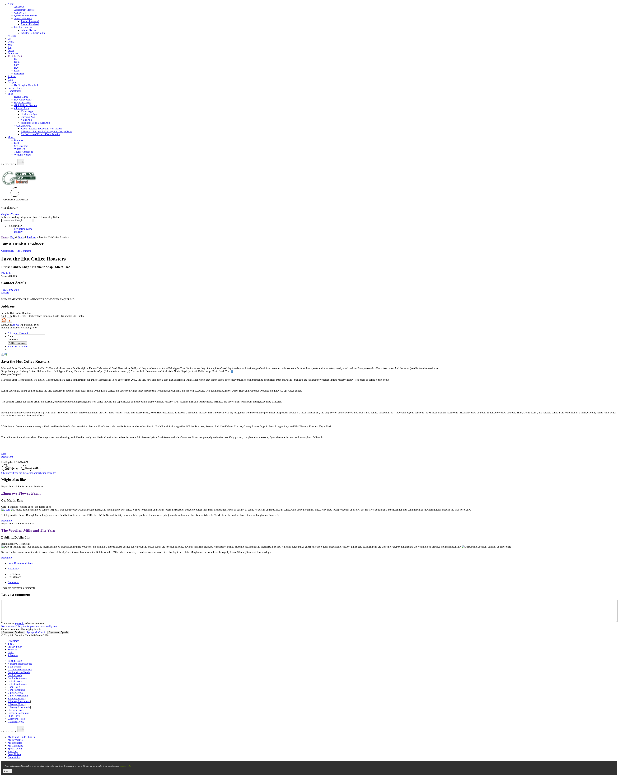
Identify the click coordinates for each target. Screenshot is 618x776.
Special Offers (15, 88)
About (11, 4)
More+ (11, 137)
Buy (10, 47)
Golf (16, 143)
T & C (11, 643)
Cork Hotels (14, 687)
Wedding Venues (22, 154)
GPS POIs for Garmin (25, 105)
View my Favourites (18, 346)
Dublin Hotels (15, 675)
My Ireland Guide (23, 228)
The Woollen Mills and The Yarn (28, 530)
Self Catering (21, 146)
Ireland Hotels (15, 660)
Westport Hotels (16, 721)
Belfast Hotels (15, 681)
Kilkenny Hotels (16, 704)
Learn (11, 50)
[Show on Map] (4, 321)
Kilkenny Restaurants (19, 707)
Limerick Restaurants (18, 713)
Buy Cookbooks (22, 102)
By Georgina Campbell (26, 85)
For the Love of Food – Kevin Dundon (40, 134)
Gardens (18, 140)
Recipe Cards (21, 96)
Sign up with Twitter (36, 632)
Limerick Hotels (16, 710)
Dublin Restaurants (17, 678)
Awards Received (30, 24)
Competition (14, 757)
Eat (9, 38)
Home (4, 237)
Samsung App (28, 117)
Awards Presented (30, 21)
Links (11, 652)
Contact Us (20, 12)
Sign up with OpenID (58, 632)
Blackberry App (29, 114)
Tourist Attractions (23, 151)
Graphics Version (10, 214)
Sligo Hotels (14, 715)
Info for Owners (23, 27)
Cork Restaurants (16, 689)
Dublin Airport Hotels (19, 672)
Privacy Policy (15, 646)
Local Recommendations (20, 563)
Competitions (14, 91)
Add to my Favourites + (20, 333)
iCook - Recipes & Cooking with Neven (41, 128)
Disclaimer (13, 640)
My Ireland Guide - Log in (21, 737)
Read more (6, 520)
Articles (12, 76)
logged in (19, 623)
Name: (11, 336)
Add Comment (23, 250)
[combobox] (20, 162)
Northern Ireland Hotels (20, 663)
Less (3, 453)
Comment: (13, 339)
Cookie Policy (126, 765)
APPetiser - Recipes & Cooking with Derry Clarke (46, 131)
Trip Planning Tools (29, 324)
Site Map (12, 649)
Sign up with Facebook (13, 632)
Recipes (12, 82)
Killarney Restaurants (19, 701)
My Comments (15, 745)
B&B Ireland (14, 666)
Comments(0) (8, 250)
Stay (10, 44)
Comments (13, 582)
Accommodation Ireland (20, 669)
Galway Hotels (15, 692)
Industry (18, 231)
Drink (11, 41)
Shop (10, 93)
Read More (7, 456)
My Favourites (15, 739)
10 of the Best (15, 56)
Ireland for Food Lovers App (35, 122)
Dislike (5, 273)
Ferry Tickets (14, 754)
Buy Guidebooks (23, 99)
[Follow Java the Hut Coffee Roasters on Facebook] (3, 297)
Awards (12, 35)
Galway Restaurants (18, 695)
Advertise (13, 655)
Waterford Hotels (16, 718)
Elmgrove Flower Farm (21, 493)
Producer (31, 237)
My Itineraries (15, 742)
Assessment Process (24, 9)
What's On (19, 148)
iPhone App (27, 111)
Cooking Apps (22, 125)
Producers (13, 53)
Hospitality (13, 568)
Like (11, 273)
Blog (10, 79)
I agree (7, 770)
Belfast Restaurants (17, 684)
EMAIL (5, 292)
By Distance (14, 574)
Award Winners (23, 18)
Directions (6, 324)
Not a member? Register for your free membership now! (29, 626)
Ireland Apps (21, 108)
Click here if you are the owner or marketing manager (28, 473)
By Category (14, 577)
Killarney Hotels (16, 698)
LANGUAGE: (9, 164)
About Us (19, 6)
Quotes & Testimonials (25, 15)
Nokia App (26, 119)
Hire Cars (13, 751)
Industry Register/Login (33, 33)
